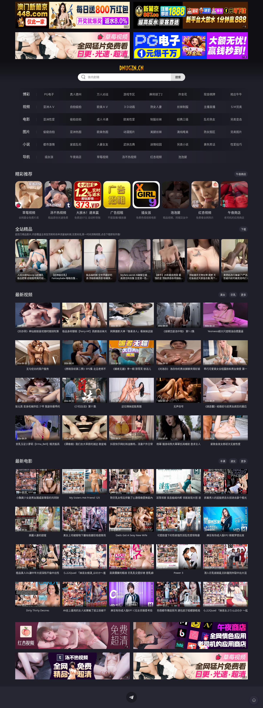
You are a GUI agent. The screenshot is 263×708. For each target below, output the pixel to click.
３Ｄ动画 (129, 107)
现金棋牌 (209, 94)
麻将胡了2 (155, 94)
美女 (222, 294)
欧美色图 (102, 132)
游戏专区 (129, 94)
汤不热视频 (129, 157)
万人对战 (102, 94)
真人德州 (75, 94)
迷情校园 (156, 144)
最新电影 (23, 461)
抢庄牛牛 (236, 94)
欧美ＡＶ (102, 107)
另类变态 (236, 119)
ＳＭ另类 (236, 107)
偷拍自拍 (75, 119)
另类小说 (182, 144)
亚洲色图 (75, 132)
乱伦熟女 (209, 119)
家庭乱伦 (75, 144)
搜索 (178, 77)
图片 (26, 131)
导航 (26, 156)
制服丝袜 (156, 119)
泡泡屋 (182, 157)
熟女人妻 (156, 107)
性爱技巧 (236, 144)
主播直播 (209, 107)
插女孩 (49, 157)
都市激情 (49, 144)
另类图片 (236, 132)
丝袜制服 (182, 107)
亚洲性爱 (49, 119)
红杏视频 (156, 157)
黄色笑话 (209, 144)
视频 (26, 106)
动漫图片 (129, 132)
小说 (26, 144)
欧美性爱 (129, 119)
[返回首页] (254, 700)
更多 (243, 294)
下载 (243, 229)
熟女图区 (209, 132)
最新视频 (23, 294)
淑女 (233, 461)
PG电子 (49, 94)
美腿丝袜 (156, 132)
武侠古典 (129, 144)
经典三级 (182, 119)
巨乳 (233, 294)
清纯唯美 (182, 132)
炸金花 (182, 94)
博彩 (26, 94)
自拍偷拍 (75, 107)
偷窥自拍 (49, 132)
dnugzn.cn (131, 68)
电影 (26, 119)
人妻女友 (102, 144)
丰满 (222, 461)
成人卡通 (102, 119)
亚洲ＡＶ (49, 107)
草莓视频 (102, 157)
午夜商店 (75, 157)
